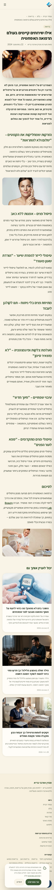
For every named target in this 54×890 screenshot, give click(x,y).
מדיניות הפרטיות (34, 876)
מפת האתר (47, 820)
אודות (49, 812)
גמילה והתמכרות (16, 863)
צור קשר (48, 816)
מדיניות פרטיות (45, 837)
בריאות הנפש (12, 859)
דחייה (19, 882)
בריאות (31, 16)
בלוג (38, 16)
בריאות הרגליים (31, 863)
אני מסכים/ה (33, 882)
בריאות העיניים (46, 863)
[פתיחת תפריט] (4, 4)
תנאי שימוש (47, 841)
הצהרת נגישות (46, 845)
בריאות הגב (24, 859)
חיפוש (49, 824)
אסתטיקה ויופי (46, 859)
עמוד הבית (47, 16)
